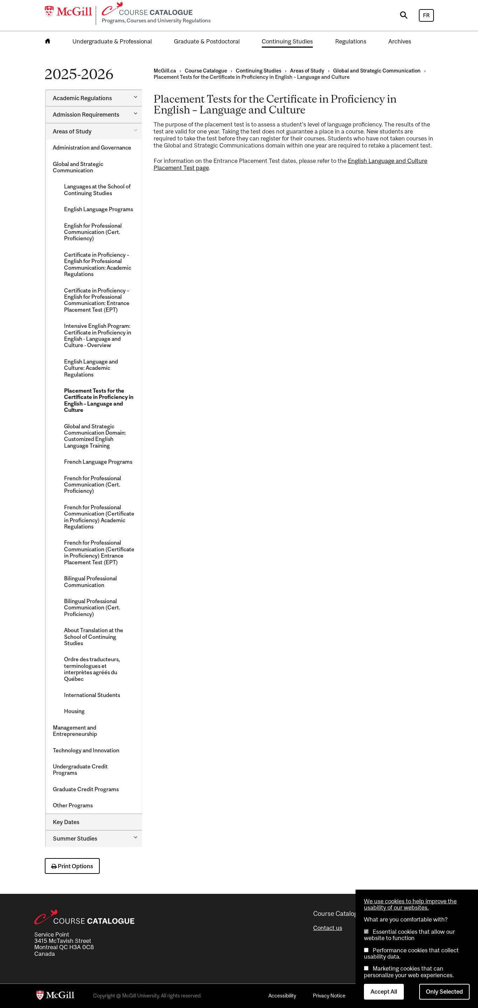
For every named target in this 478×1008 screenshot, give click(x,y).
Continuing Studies (287, 41)
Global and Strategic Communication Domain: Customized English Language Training (95, 436)
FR (426, 15)
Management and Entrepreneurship (75, 730)
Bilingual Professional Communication (90, 581)
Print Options (75, 866)
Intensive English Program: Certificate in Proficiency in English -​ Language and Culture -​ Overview (97, 335)
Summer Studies (75, 838)
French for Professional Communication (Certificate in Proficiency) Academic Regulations (99, 517)
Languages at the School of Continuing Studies (97, 189)
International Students (92, 695)
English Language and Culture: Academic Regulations (91, 368)
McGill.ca (165, 71)
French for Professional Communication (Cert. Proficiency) (92, 484)
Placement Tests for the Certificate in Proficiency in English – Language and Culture (98, 400)
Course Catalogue (206, 71)
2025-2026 (79, 74)
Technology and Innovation (86, 750)
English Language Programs (98, 209)
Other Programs (73, 805)
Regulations (350, 41)
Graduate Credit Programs (86, 789)
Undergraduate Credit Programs (80, 769)
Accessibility (282, 996)
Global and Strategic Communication (78, 167)
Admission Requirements (86, 114)
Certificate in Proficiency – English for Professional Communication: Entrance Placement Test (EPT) (96, 300)
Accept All (384, 991)
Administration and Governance (92, 147)
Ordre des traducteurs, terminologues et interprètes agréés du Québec (92, 669)
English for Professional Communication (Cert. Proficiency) (93, 232)
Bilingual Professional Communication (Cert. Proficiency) (92, 607)
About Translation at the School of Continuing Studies (93, 636)
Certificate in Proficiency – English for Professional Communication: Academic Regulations (97, 264)
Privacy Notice (329, 996)
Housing (74, 711)
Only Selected (444, 991)
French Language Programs (98, 461)
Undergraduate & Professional (112, 41)
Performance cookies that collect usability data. (411, 953)
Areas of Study (72, 131)
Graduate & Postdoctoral (207, 41)
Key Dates (66, 822)
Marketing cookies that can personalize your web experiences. (409, 971)
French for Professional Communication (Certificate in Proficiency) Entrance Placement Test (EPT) (99, 552)
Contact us (327, 927)
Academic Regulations (82, 98)
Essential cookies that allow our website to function (409, 934)
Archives (399, 41)
